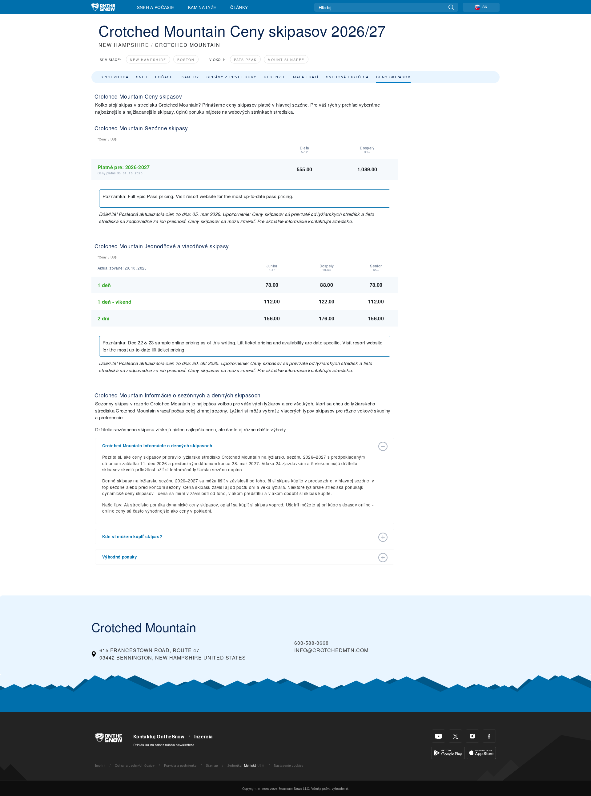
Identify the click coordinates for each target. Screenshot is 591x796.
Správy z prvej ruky (231, 76)
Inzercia (203, 736)
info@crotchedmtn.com (331, 650)
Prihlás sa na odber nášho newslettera (163, 744)
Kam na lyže (202, 7)
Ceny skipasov (393, 76)
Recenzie (275, 76)
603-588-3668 (311, 642)
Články (239, 7)
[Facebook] (489, 736)
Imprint (100, 765)
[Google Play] (448, 752)
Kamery (190, 76)
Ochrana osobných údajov (135, 765)
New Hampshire (148, 59)
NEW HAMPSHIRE (123, 44)
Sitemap (212, 765)
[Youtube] (438, 736)
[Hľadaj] (451, 7)
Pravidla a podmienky (180, 765)
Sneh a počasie (155, 7)
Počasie (164, 76)
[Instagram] (472, 736)
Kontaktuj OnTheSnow (158, 736)
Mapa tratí (306, 76)
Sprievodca (115, 76)
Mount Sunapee (286, 59)
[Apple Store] (481, 752)
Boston (186, 59)
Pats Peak (245, 59)
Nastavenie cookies (289, 765)
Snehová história (347, 76)
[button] (238, 445)
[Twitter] (455, 736)
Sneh (142, 76)
